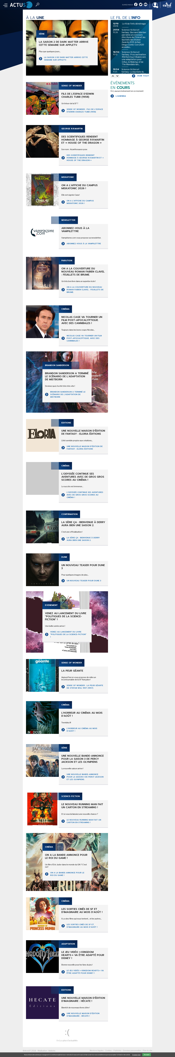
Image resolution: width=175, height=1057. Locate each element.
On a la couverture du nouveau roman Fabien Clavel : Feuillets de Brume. (85, 290)
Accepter (147, 1054)
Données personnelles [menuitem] (132, 1050)
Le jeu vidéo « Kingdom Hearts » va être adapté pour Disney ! (85, 971)
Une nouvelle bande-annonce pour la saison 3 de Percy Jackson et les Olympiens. (85, 777)
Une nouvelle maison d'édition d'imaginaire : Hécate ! (83, 1014)
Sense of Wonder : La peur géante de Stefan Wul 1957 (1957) (85, 686)
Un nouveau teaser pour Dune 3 (84, 580)
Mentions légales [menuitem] (97, 1050)
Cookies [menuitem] (108, 1050)
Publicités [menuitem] (117, 1050)
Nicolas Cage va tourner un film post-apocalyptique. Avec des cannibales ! (84, 338)
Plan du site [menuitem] (147, 1050)
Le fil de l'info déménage (134, 24)
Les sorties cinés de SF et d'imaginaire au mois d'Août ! (82, 925)
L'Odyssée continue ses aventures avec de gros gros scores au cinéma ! (85, 495)
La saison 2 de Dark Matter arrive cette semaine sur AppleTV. (66, 58)
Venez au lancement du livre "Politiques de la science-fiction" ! (68, 634)
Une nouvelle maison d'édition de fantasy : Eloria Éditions (85, 447)
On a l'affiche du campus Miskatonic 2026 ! (80, 202)
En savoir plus (136, 1054)
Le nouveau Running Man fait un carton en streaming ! (84, 821)
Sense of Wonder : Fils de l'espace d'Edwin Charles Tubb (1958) (85, 110)
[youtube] (145, 5)
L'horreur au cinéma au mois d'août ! (82, 729)
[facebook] (135, 5)
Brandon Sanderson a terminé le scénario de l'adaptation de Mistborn (67, 394)
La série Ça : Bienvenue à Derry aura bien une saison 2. (83, 539)
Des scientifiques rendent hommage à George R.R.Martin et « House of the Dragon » (85, 158)
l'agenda (121, 96)
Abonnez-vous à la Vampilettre (84, 243)
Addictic (51, 1051)
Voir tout (143, 76)
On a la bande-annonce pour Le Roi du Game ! (67, 874)
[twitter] (140, 5)
